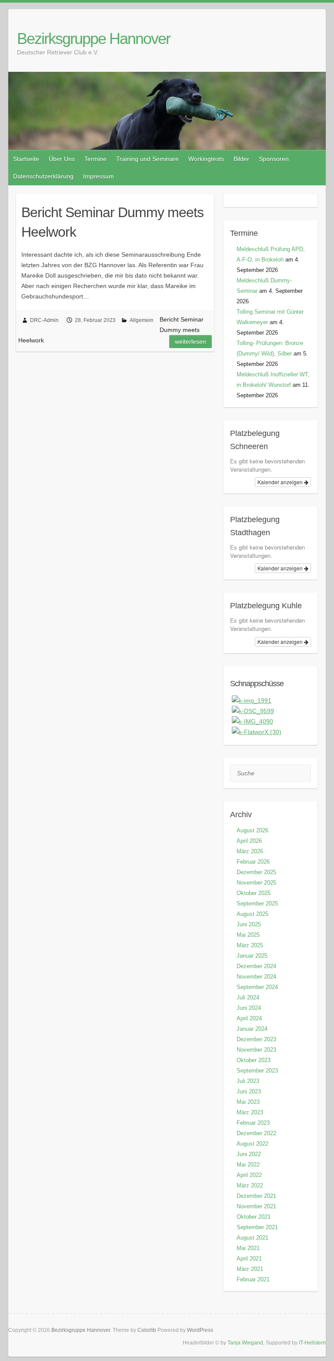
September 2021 (257, 1227)
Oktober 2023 (254, 1060)
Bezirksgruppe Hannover (93, 38)
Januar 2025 (252, 955)
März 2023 (250, 1112)
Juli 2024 (248, 997)
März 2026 (250, 851)
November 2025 (256, 882)
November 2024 (256, 976)
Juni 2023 (249, 1091)
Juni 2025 (249, 924)
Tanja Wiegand (245, 1343)
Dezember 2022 (256, 1133)
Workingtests (206, 158)
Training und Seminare (147, 158)
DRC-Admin (44, 320)
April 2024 (249, 1018)
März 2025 (250, 945)
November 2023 (256, 1049)
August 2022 (252, 1143)
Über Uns (62, 158)
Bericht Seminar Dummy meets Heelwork (112, 222)
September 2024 (257, 987)
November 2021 (256, 1206)
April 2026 (249, 841)
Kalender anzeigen (280, 482)
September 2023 (257, 1070)
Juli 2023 (248, 1081)
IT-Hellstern (312, 1343)
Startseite (26, 158)
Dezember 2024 (256, 966)
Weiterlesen (190, 341)
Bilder (241, 158)
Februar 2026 (253, 861)
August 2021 (252, 1237)
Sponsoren (274, 158)
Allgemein (142, 320)
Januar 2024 (252, 1029)
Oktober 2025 (254, 893)
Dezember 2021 (256, 1196)
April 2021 (249, 1258)
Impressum (98, 176)
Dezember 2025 (256, 872)
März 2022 (250, 1185)
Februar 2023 (253, 1123)
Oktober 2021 (254, 1217)
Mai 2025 (248, 935)
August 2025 (252, 914)
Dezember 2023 (256, 1039)
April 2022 (249, 1175)
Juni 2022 (249, 1154)
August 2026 (252, 830)
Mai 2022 (248, 1164)
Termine (95, 158)
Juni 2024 (249, 1008)
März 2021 (250, 1269)
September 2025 (257, 903)
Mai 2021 (248, 1248)
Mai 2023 (248, 1102)
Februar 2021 (253, 1279)
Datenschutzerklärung (43, 176)
